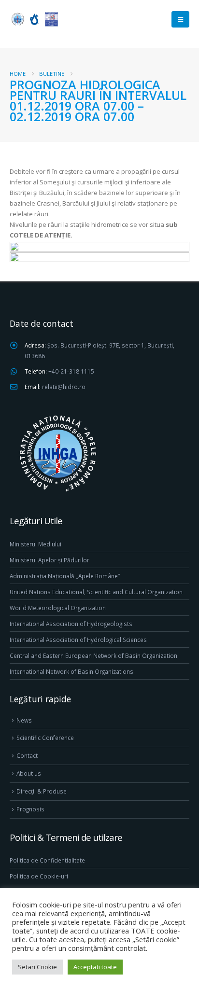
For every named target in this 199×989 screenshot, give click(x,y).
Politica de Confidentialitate (47, 860)
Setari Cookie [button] (37, 966)
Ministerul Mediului (35, 544)
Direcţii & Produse (41, 791)
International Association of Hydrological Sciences (78, 639)
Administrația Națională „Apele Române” (65, 576)
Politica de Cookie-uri (39, 876)
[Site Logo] (34, 19)
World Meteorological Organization (58, 608)
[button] (180, 19)
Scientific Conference (45, 737)
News (24, 720)
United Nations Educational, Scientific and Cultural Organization (96, 592)
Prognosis (30, 809)
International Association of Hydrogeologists (71, 623)
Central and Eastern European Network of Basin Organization (93, 655)
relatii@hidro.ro (63, 386)
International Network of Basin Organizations (71, 671)
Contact (27, 755)
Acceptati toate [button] (95, 966)
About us (28, 773)
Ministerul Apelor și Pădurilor (49, 560)
